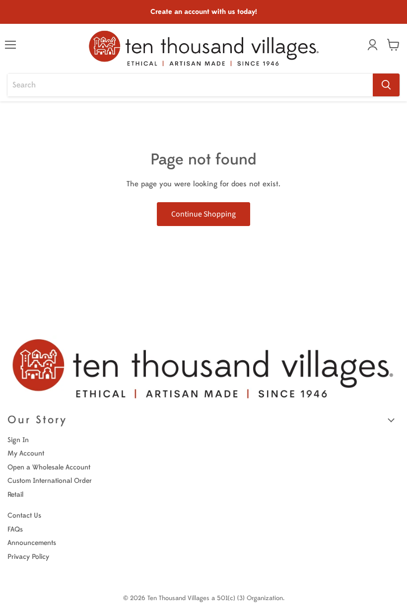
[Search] (386, 85)
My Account (25, 453)
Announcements (31, 543)
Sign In (18, 440)
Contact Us (24, 515)
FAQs (15, 529)
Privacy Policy (28, 556)
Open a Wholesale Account (48, 467)
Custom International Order (49, 480)
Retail (15, 494)
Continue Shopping (203, 214)
